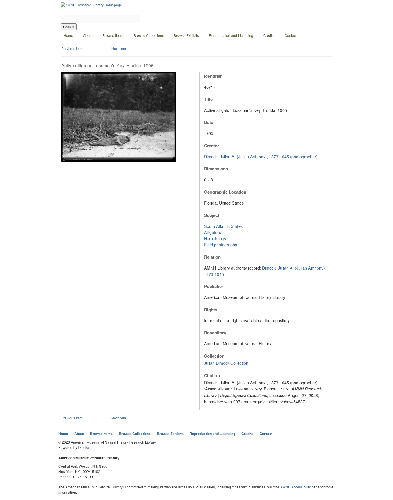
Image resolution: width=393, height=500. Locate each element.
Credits (268, 35)
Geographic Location (225, 192)
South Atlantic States (223, 226)
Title (208, 99)
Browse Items (112, 35)
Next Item (118, 48)
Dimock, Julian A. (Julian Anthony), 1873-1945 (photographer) (261, 156)
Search (68, 26)
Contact (291, 35)
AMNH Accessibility (295, 486)
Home (68, 35)
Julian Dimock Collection (226, 363)
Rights (210, 309)
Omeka (83, 447)
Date (208, 122)
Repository (215, 332)
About (87, 35)
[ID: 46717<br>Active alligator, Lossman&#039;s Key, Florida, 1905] (118, 160)
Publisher (213, 286)
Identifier (213, 76)
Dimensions (216, 168)
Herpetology (215, 238)
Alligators (212, 232)
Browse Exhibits (186, 35)
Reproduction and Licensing (231, 35)
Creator (211, 145)
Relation (212, 257)
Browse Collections (148, 35)
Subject (211, 215)
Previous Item (72, 48)
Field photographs (220, 244)
